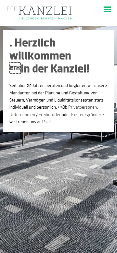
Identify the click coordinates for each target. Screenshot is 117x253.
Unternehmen (22, 115)
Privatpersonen (82, 107)
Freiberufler (50, 115)
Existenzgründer (86, 115)
